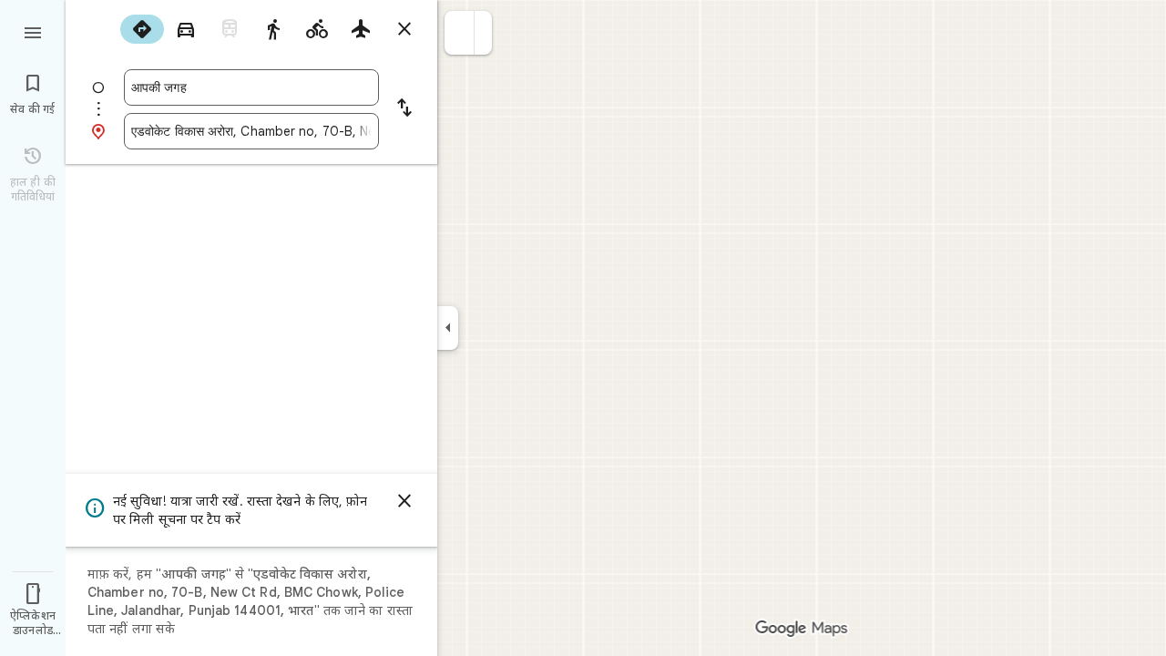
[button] (460, 33)
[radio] (142, 29)
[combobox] (251, 87)
